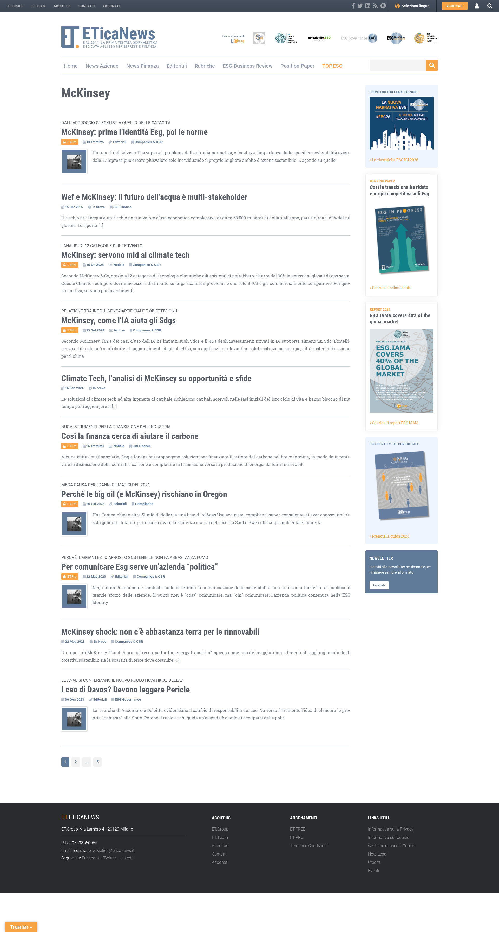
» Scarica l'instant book (390, 287)
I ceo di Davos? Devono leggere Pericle (125, 689)
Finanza (150, 65)
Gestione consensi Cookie (391, 845)
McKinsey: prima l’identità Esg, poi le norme (134, 131)
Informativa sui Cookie (388, 837)
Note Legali (378, 854)
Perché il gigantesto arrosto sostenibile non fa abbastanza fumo (134, 557)
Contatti (86, 6)
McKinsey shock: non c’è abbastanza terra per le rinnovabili (160, 631)
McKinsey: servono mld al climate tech (125, 254)
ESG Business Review (248, 65)
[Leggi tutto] (77, 164)
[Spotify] (383, 6)
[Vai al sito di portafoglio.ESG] (319, 38)
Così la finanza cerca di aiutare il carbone (129, 435)
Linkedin (127, 857)
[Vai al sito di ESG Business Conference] (396, 38)
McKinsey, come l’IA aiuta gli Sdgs (118, 319)
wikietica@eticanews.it (113, 850)
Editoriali (177, 65)
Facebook (91, 857)
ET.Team (39, 6)
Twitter (109, 857)
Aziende (109, 65)
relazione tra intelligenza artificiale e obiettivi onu (119, 311)
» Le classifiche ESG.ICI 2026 (394, 159)
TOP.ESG (332, 65)
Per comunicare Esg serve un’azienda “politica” (139, 566)
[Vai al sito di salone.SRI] (259, 38)
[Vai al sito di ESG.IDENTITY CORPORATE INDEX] (426, 38)
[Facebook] (353, 6)
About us (62, 6)
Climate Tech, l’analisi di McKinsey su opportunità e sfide (156, 378)
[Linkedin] (367, 6)
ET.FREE (297, 829)
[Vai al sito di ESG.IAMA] (286, 38)
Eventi (373, 870)
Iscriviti (379, 585)
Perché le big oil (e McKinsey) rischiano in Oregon (144, 493)
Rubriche (205, 65)
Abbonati (111, 6)
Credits (374, 862)
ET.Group (16, 6)
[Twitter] (360, 6)
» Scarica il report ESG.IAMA (394, 422)
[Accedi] (476, 6)
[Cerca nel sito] (489, 6)
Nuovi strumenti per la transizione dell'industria (115, 426)
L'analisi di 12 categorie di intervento (101, 245)
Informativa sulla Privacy (390, 829)
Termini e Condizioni (309, 845)
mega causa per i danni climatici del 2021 (105, 484)
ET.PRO (297, 837)
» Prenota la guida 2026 (389, 536)
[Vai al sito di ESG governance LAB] (359, 38)
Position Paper (297, 65)
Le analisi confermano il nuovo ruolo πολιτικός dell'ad (122, 680)
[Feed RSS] (375, 6)
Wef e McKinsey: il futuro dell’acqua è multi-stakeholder (154, 196)
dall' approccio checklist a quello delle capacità (115, 122)
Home (71, 65)
